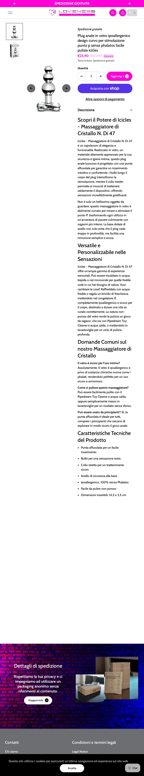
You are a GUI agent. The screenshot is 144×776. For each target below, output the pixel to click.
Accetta (72, 768)
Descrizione (86, 110)
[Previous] (31, 88)
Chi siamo (11, 751)
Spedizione (99, 60)
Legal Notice (80, 751)
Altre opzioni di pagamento (105, 99)
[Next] (66, 88)
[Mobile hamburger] (10, 13)
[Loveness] (72, 13)
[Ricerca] (112, 12)
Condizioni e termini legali (94, 742)
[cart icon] (122, 12)
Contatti (12, 742)
